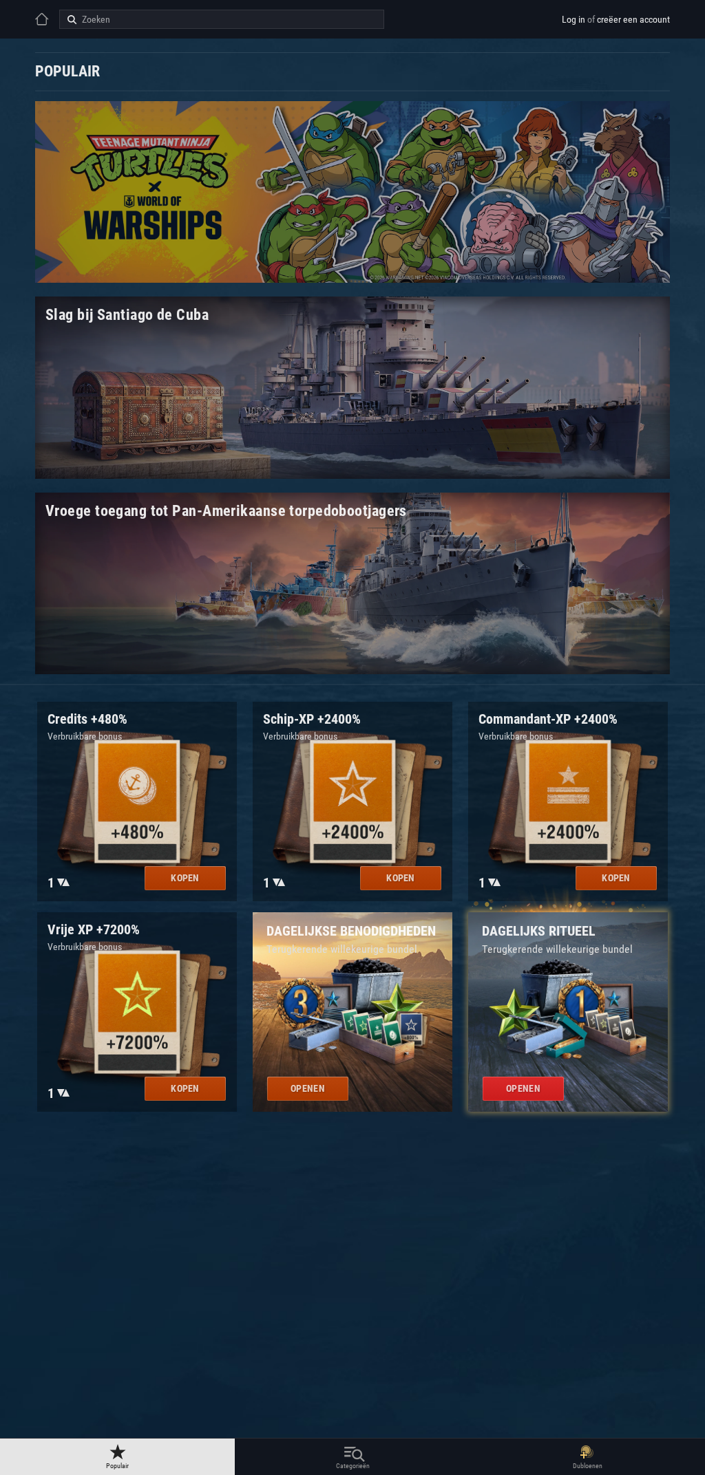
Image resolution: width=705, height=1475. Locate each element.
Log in (573, 19)
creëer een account (633, 19)
